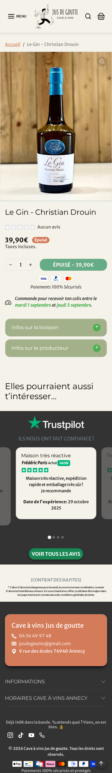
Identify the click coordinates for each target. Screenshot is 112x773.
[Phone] (42, 735)
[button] (17, 16)
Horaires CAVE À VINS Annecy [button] (46, 698)
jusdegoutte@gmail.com (45, 643)
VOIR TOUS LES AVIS (56, 554)
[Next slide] (101, 416)
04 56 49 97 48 (35, 636)
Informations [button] (25, 682)
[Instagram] (10, 735)
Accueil (12, 44)
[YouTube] (31, 735)
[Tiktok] (21, 735)
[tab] (49, 537)
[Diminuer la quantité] (10, 265)
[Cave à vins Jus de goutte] (56, 16)
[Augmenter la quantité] (30, 265)
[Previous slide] (11, 416)
